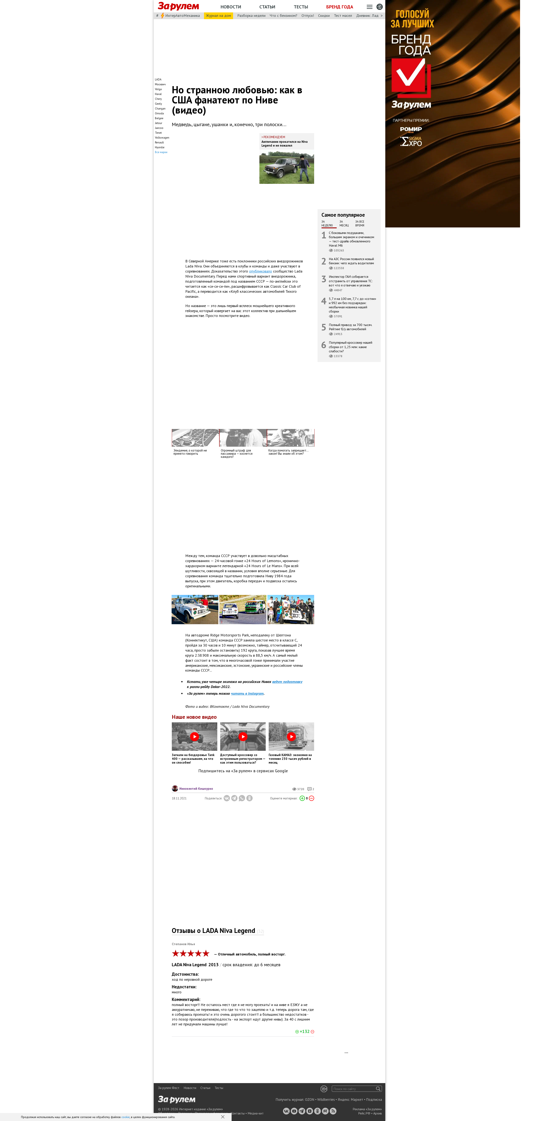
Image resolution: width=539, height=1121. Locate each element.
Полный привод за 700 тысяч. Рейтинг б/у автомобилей (350, 327)
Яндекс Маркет (350, 1099)
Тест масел (343, 15)
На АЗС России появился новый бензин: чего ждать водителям (351, 261)
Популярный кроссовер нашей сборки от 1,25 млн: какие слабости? (350, 346)
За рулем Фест (168, 1088)
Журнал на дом (218, 15)
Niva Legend (195, 964)
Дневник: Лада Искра (373, 15)
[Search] (378, 1088)
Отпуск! (308, 15)
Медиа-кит (256, 1113)
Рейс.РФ (364, 1113)
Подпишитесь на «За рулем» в (243, 771)
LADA (177, 964)
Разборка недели (251, 15)
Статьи (267, 7)
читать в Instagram (247, 693)
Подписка (374, 1099)
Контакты (238, 1113)
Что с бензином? (283, 15)
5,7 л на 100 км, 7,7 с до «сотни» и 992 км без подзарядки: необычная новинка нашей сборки (352, 304)
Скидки (324, 15)
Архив (377, 1113)
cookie (125, 1117)
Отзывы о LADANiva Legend (218, 930)
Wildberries (326, 1099)
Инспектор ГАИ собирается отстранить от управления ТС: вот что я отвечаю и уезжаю (351, 280)
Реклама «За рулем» (367, 1109)
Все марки (161, 152)
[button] (223, 1117)
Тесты (301, 7)
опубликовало (260, 271)
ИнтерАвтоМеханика (182, 15)
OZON (309, 1099)
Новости (231, 7)
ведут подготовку (287, 681)
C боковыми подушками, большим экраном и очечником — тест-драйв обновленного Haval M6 (351, 238)
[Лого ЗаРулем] (178, 6)
